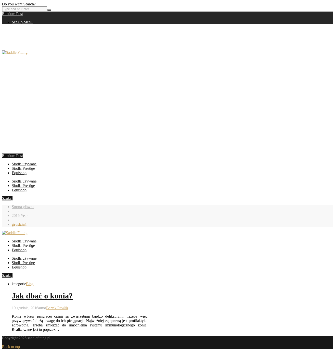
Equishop (19, 173)
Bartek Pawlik (57, 308)
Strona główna (23, 207)
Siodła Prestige (23, 168)
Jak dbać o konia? (42, 295)
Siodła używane (24, 164)
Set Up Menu (22, 22)
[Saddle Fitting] (14, 52)
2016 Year (20, 215)
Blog (30, 284)
